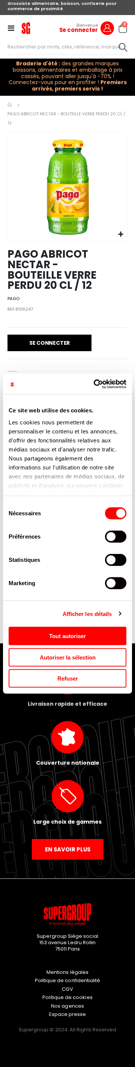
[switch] (115, 537)
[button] (120, 234)
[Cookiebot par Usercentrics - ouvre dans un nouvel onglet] (95, 384)
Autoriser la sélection (68, 657)
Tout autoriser (67, 636)
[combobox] (68, 47)
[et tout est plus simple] (26, 28)
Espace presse (67, 1014)
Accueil (10, 104)
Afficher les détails (87, 613)
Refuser (67, 678)
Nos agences (67, 1006)
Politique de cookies (67, 997)
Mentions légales (67, 972)
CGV (67, 989)
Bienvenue (87, 25)
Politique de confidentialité (67, 980)
